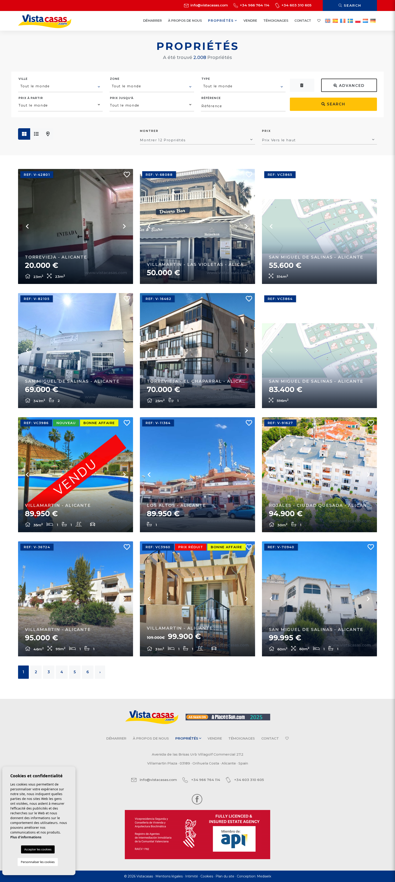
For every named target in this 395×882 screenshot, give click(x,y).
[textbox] (61, 86)
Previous (27, 226)
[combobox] (60, 87)
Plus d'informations (25, 837)
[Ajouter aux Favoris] (125, 176)
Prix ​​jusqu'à (121, 97)
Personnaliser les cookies (38, 862)
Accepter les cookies (37, 849)
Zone (115, 78)
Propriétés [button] (221, 21)
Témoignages (275, 21)
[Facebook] (197, 799)
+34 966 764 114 (254, 5)
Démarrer (152, 21)
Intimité (191, 876)
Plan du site (225, 876)
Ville (23, 78)
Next (124, 226)
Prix (266, 131)
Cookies (206, 876)
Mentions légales (169, 876)
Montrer (149, 131)
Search (351, 5)
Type (205, 78)
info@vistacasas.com (208, 5)
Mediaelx (264, 876)
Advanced (351, 85)
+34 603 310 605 (295, 5)
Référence (211, 97)
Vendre (250, 21)
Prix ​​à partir (31, 97)
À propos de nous (185, 21)
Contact (302, 21)
